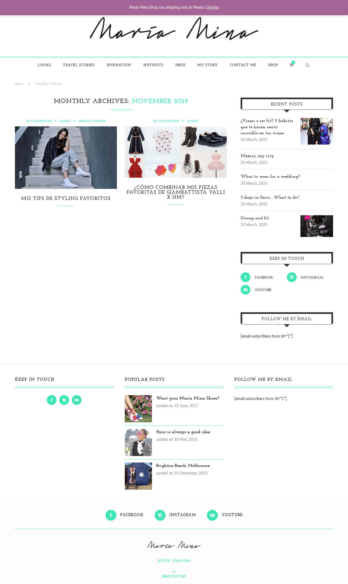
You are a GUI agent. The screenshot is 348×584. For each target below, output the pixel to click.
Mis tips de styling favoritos (66, 198)
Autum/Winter (39, 121)
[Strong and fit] (316, 218)
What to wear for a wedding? (270, 176)
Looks (44, 65)
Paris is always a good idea (183, 432)
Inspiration (118, 65)
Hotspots (153, 65)
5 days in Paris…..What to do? (270, 197)
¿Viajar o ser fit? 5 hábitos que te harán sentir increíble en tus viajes (267, 127)
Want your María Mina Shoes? (187, 398)
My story (207, 65)
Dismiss (212, 8)
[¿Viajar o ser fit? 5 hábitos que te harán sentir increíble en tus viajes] (316, 121)
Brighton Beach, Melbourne (183, 466)
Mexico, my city (257, 156)
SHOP (273, 65)
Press (180, 65)
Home (19, 84)
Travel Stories (78, 65)
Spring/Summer (92, 121)
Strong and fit (255, 218)
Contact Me (243, 65)
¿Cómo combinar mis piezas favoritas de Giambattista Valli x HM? (175, 192)
